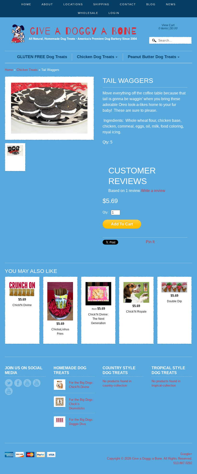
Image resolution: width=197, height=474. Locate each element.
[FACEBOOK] (18, 383)
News (171, 4)
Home (26, 4)
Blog (151, 4)
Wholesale (88, 13)
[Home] (74, 36)
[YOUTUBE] (27, 383)
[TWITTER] (9, 383)
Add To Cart (122, 224)
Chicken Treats (27, 70)
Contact (128, 4)
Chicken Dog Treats (95, 57)
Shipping (101, 4)
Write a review (153, 191)
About (47, 4)
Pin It (150, 242)
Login (114, 13)
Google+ (186, 454)
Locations (73, 4)
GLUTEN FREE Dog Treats (42, 57)
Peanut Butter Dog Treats (152, 57)
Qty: (106, 212)
